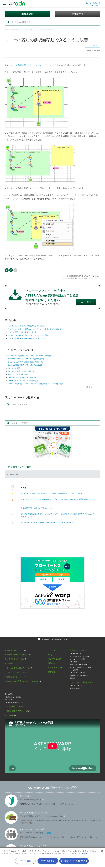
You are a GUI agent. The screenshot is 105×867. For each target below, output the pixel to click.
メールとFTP (74, 670)
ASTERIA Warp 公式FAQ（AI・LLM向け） (22, 681)
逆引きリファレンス (78, 650)
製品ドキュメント (55, 668)
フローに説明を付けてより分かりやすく (27, 65)
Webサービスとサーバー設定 (79, 675)
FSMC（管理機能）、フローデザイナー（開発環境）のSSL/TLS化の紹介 (35, 384)
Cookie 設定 (25, 861)
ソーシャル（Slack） (76, 685)
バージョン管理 (14, 368)
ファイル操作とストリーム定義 (80, 656)
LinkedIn (15, 270)
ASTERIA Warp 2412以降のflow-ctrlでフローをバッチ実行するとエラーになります (51, 493)
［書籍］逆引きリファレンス (16, 711)
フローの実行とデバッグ (77, 672)
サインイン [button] (95, 6)
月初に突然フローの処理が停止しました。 (37, 508)
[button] (93, 277)
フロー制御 (73, 661)
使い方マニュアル (55, 659)
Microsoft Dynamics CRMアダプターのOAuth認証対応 (28, 335)
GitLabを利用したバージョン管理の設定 (23, 377)
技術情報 (40, 29)
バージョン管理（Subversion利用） (21, 371)
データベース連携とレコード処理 (80, 667)
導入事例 (8, 663)
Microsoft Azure (75, 688)
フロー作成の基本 (75, 653)
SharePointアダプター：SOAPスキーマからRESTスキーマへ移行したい (48, 522)
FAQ (50, 655)
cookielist (83, 853)
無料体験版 (9, 715)
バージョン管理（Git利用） (18, 374)
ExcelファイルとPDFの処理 (78, 664)
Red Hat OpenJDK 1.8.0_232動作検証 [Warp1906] (26, 326)
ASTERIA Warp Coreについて (17, 655)
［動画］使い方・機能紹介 (13, 697)
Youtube (56, 639)
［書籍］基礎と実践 (13, 706)
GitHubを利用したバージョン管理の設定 (23, 381)
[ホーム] (17, 4)
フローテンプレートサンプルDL (15, 702)
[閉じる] (102, 851)
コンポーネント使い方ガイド (81, 682)
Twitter (11, 270)
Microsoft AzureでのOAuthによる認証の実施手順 (26, 359)
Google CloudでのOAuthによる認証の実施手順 (25, 362)
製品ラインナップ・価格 (14, 659)
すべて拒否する (47, 861)
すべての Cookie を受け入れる (74, 861)
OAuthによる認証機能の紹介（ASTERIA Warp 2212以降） (30, 356)
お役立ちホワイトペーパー (15, 677)
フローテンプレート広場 (14, 672)
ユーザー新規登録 (93, 3)
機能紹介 (50, 29)
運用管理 (72, 678)
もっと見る (88, 387)
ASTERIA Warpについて (14, 650)
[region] (52, 857)
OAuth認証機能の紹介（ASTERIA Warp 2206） (25, 365)
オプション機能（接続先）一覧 (17, 668)
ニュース (51, 650)
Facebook (7, 270)
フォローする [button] (93, 46)
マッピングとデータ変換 (77, 659)
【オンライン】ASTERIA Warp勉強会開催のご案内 (27, 338)
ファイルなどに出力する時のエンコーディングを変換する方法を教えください (37, 329)
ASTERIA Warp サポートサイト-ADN (20, 29)
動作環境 (51, 672)
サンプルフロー (10, 699)
